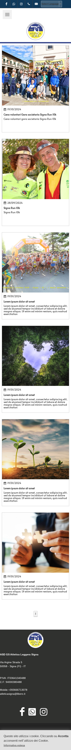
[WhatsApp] (13, 4)
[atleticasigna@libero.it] (36, 4)
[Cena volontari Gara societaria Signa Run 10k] (35, 76)
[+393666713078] (28, 4)
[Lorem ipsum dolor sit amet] (35, 262)
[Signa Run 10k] (35, 169)
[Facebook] (6, 4)
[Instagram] (21, 4)
